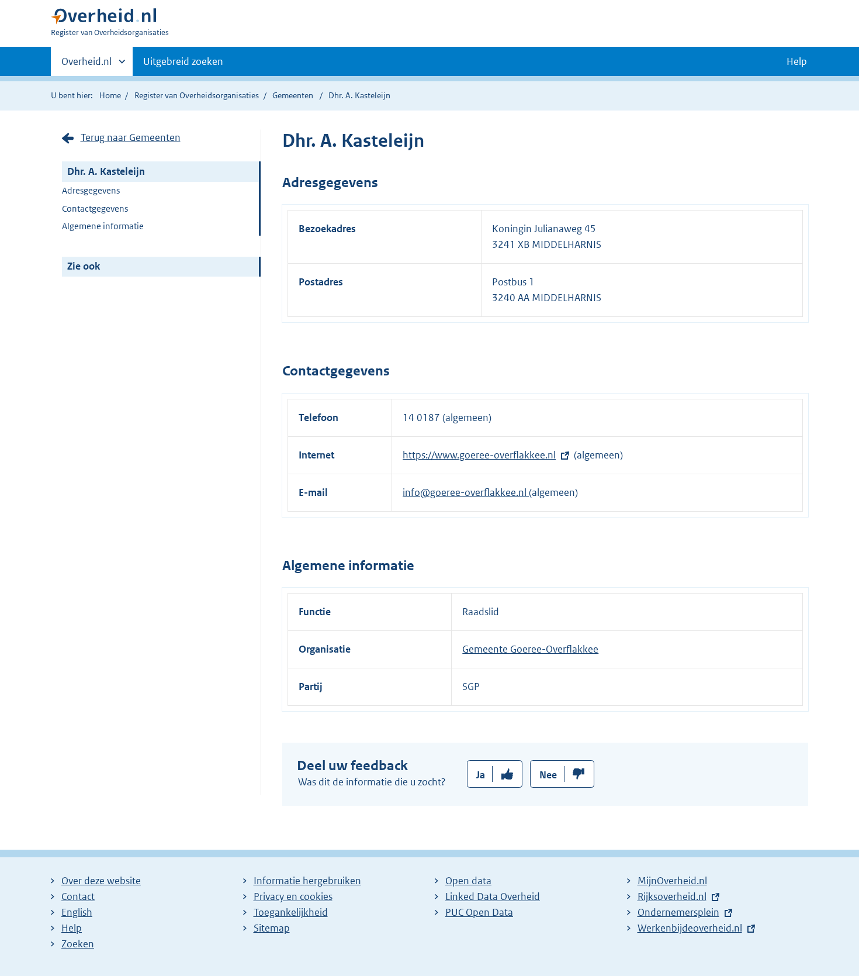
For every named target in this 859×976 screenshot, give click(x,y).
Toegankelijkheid (291, 912)
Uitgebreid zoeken (183, 61)
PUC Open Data (479, 912)
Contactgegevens (95, 208)
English (76, 912)
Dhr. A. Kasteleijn (106, 171)
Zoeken (77, 943)
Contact (78, 896)
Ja (480, 774)
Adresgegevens (91, 190)
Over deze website (101, 880)
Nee (548, 774)
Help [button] (797, 61)
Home (110, 95)
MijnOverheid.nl (672, 880)
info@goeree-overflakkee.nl (466, 492)
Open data (468, 880)
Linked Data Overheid (492, 896)
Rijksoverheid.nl (672, 896)
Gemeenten (292, 95)
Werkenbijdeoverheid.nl (690, 928)
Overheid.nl (86, 65)
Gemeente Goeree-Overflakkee (530, 649)
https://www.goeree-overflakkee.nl (479, 455)
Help (71, 928)
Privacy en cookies (293, 896)
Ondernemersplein (678, 912)
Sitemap (272, 928)
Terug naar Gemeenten (131, 137)
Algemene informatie (103, 226)
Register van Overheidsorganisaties (196, 95)
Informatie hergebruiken (307, 880)
